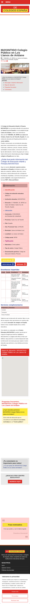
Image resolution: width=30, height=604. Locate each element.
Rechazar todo (15, 600)
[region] (15, 589)
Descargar (7, 260)
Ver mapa (3, 61)
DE (15, 9)
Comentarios (8, 89)
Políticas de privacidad (8, 570)
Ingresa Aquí (15, 481)
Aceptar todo (15, 591)
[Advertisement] (15, 31)
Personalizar (15, 596)
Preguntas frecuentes (10, 87)
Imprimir (20, 264)
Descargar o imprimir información (14, 82)
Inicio (3, 565)
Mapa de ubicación (10, 85)
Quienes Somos (6, 567)
